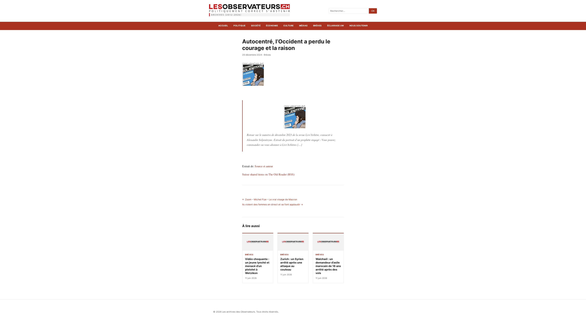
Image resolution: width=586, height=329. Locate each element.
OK (373, 10)
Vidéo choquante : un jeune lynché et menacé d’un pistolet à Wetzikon (257, 266)
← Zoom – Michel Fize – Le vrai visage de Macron (269, 199)
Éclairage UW (335, 25)
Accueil (223, 25)
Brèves (317, 25)
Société (256, 25)
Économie (272, 25)
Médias (303, 25)
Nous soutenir (358, 25)
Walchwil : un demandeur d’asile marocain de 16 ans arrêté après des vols (328, 266)
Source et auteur (264, 166)
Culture (288, 25)
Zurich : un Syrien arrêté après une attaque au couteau (291, 264)
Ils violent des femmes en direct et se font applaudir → (272, 204)
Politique (239, 25)
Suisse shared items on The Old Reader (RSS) (268, 174)
